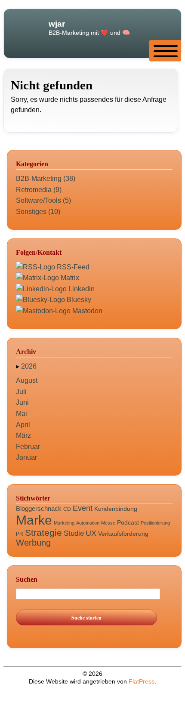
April (23, 424)
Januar (26, 457)
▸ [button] (18, 366)
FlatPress (141, 681)
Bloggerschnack (39, 508)
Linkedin (81, 289)
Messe (108, 522)
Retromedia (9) (39, 189)
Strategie (43, 532)
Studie (74, 533)
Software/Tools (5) (43, 200)
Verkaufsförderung (123, 533)
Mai (21, 413)
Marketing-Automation (76, 522)
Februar (28, 446)
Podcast (128, 522)
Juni (22, 402)
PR (19, 534)
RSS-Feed (72, 267)
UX (91, 533)
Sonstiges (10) (38, 211)
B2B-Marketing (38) (45, 178)
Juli (21, 391)
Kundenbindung (115, 508)
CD (67, 509)
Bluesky (78, 299)
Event (82, 508)
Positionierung (155, 522)
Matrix (69, 277)
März (23, 435)
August (26, 380)
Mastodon (86, 310)
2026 (29, 366)
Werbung (33, 542)
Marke (34, 520)
